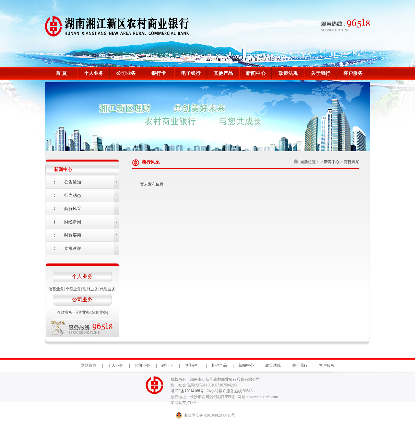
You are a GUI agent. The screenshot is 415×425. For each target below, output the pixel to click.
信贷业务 (82, 312)
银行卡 (158, 73)
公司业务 (126, 73)
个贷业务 (73, 289)
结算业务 (99, 312)
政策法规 (288, 73)
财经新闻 (72, 221)
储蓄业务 (56, 289)
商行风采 (72, 208)
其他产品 (223, 73)
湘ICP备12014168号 (188, 391)
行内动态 (72, 195)
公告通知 (72, 182)
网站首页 (88, 365)
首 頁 (61, 73)
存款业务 (65, 312)
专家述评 (72, 248)
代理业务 (107, 289)
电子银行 (191, 73)
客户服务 (353, 73)
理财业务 (90, 289)
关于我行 (320, 73)
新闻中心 (256, 73)
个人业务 (93, 73)
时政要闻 (72, 235)
